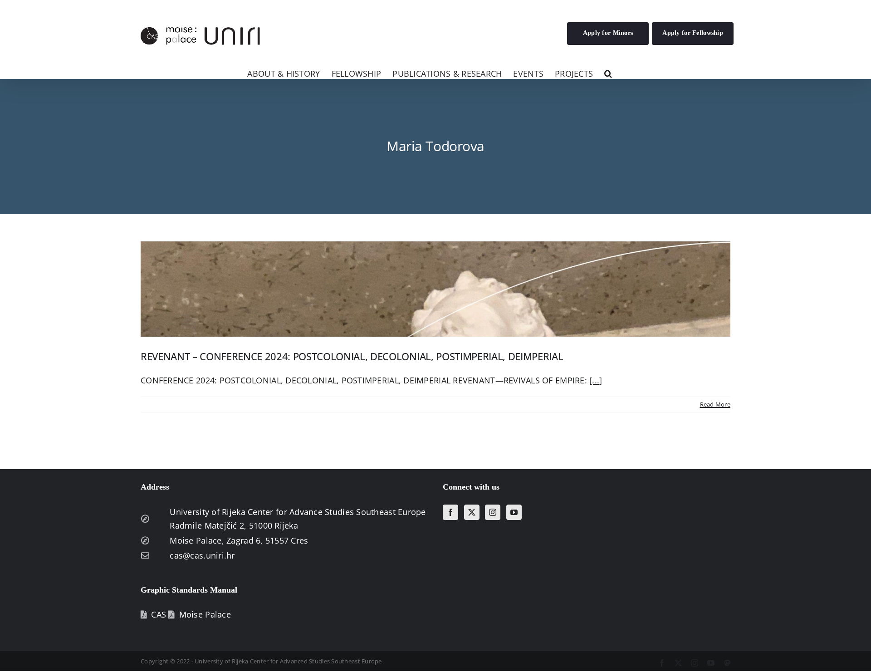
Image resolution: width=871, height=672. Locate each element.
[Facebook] (450, 512)
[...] (595, 380)
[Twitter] (472, 512)
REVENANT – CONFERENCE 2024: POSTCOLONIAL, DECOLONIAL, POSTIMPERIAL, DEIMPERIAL (352, 356)
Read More (715, 404)
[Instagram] (492, 512)
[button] (608, 72)
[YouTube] (514, 512)
